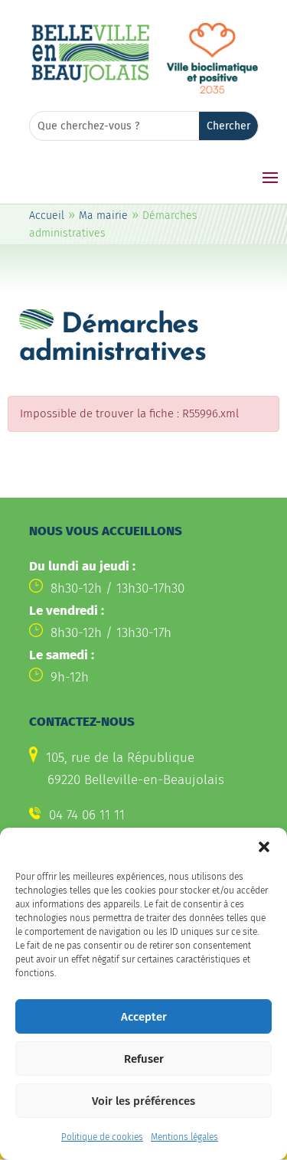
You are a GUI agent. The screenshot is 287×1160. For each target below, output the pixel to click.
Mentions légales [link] (184, 1137)
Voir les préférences (143, 1101)
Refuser (144, 1059)
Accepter (144, 1017)
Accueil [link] (46, 215)
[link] (90, 80)
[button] (264, 846)
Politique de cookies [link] (102, 1137)
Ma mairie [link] (103, 215)
